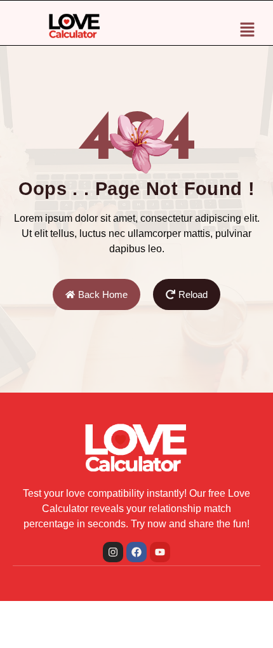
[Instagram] (113, 552)
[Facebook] (136, 552)
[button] (247, 30)
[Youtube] (160, 552)
